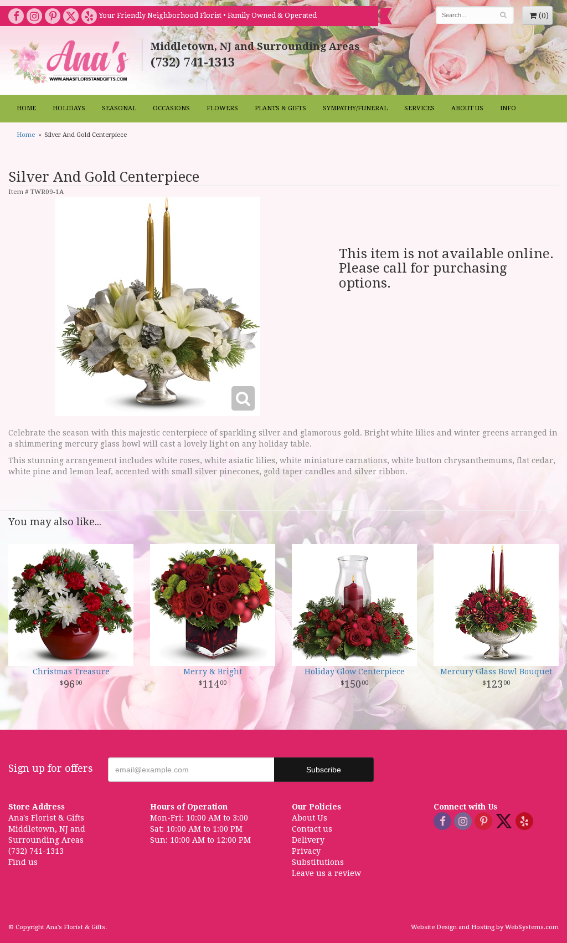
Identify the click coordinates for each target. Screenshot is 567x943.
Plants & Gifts (280, 108)
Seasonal (119, 108)
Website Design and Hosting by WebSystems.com (485, 927)
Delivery (308, 840)
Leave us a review (326, 873)
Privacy (306, 851)
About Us (467, 108)
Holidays (69, 108)
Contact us (312, 828)
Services (419, 108)
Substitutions (318, 862)
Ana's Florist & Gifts (70, 61)
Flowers (222, 108)
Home (26, 108)
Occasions (171, 108)
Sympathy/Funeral (355, 108)
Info (508, 108)
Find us (23, 862)
